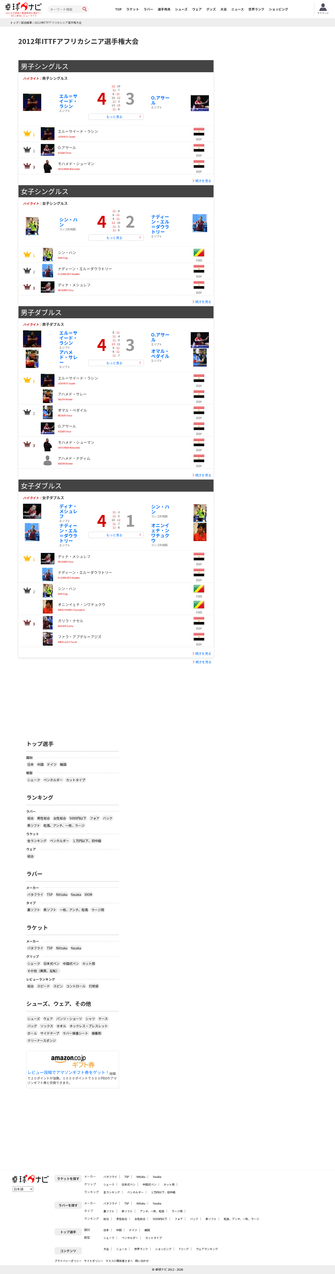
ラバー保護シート (75, 1033)
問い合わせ (142, 1261)
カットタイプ (75, 780)
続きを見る (203, 180)
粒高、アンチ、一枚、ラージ (64, 825)
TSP (50, 894)
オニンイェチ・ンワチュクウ (160, 533)
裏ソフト (33, 909)
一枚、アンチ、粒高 (74, 909)
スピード (43, 986)
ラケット (132, 9)
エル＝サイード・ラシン (68, 101)
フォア (94, 818)
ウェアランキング (207, 1249)
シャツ (90, 1018)
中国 (40, 764)
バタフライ (35, 894)
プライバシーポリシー (68, 1261)
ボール (32, 1033)
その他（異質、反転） (43, 970)
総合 (30, 818)
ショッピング (278, 9)
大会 (223, 9)
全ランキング (36, 840)
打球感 (93, 986)
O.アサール (160, 100)
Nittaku (61, 894)
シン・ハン (68, 222)
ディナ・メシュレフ (68, 511)
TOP (118, 9)
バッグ (32, 1026)
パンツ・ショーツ (69, 1018)
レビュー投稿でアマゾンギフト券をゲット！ (68, 1072)
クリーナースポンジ (41, 1040)
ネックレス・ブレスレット (89, 1026)
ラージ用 (97, 909)
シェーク (33, 780)
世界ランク (256, 9)
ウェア (197, 9)
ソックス (46, 1026)
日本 (30, 764)
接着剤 (96, 1033)
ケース (103, 1018)
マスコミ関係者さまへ (119, 1261)
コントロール (75, 986)
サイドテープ (49, 1033)
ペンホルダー (53, 780)
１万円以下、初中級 (86, 840)
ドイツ (52, 764)
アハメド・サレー (68, 357)
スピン (58, 986)
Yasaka (76, 894)
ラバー (148, 9)
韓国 (63, 764)
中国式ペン (71, 963)
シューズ (181, 9)
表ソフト (33, 825)
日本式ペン (51, 963)
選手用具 (164, 9)
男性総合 (43, 818)
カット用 (88, 963)
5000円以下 (78, 818)
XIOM (88, 894)
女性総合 (59, 818)
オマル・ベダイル (160, 353)
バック (107, 818)
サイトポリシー (93, 1261)
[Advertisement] (72, 698)
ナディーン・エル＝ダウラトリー (160, 224)
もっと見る (114, 116)
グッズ (211, 9)
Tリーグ (184, 1249)
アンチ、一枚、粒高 (152, 1211)
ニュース (237, 9)
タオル (61, 1026)
